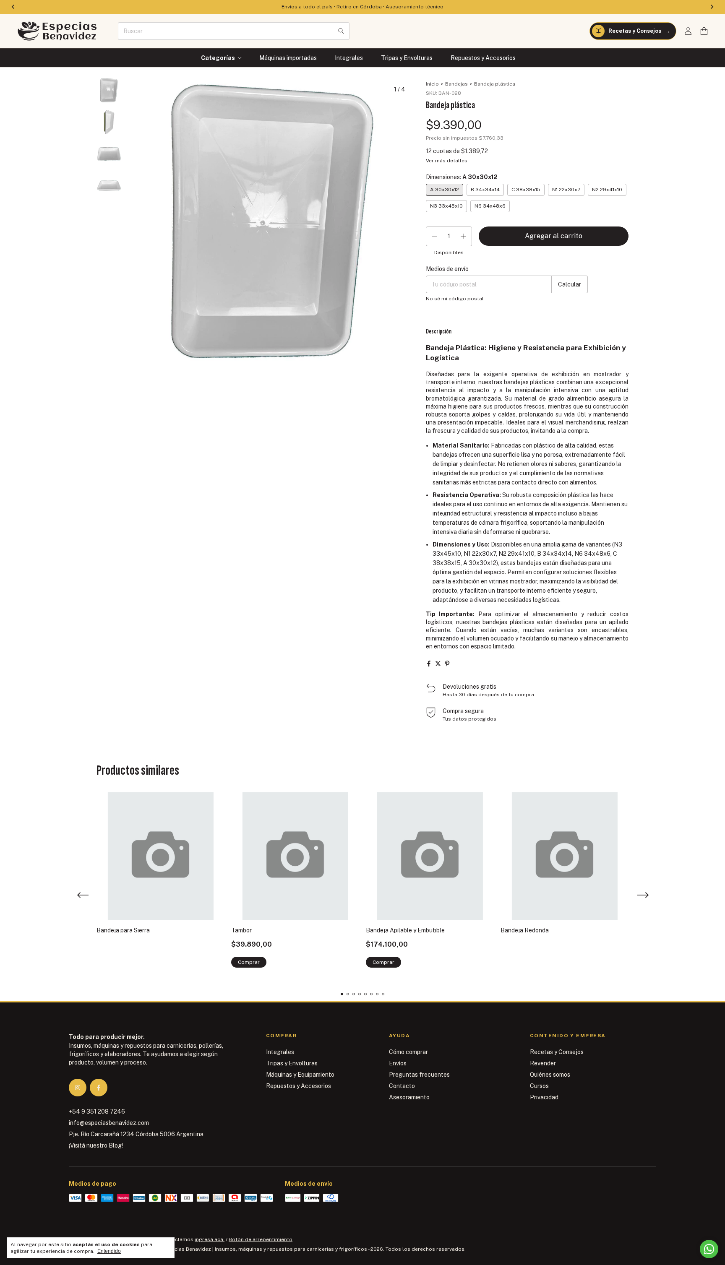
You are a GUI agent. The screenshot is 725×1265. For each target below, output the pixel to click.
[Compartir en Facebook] (429, 663)
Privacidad (544, 1097)
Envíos (398, 1063)
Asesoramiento (409, 1097)
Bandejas (456, 84)
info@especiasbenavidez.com (109, 1122)
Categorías (218, 58)
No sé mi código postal (455, 299)
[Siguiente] (114, 302)
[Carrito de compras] (704, 31)
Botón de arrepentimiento (260, 1239)
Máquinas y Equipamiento (300, 1074)
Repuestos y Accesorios (483, 58)
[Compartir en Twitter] (438, 663)
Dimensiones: (462, 177)
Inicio (432, 84)
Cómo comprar (408, 1052)
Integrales (349, 58)
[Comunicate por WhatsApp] (709, 1249)
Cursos (539, 1086)
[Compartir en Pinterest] (447, 663)
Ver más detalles (446, 161)
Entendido (109, 1251)
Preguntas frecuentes (419, 1074)
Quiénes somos (550, 1074)
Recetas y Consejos (557, 1052)
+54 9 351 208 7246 (97, 1111)
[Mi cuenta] (688, 31)
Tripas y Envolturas (407, 58)
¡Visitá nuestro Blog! (96, 1145)
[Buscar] (341, 31)
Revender (543, 1063)
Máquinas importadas (288, 58)
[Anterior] (104, 302)
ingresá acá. (209, 1239)
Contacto (402, 1086)
